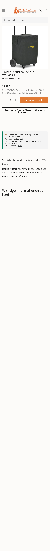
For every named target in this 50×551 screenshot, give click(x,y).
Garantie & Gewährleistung (19, 223)
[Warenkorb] (46, 10)
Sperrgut (19, 139)
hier (20, 145)
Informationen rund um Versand (22, 203)
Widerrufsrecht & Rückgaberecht (22, 213)
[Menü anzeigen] (3, 10)
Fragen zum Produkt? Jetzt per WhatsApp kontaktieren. (25, 111)
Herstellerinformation (17, 233)
